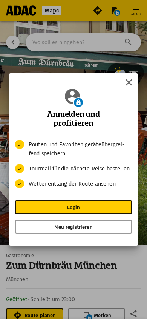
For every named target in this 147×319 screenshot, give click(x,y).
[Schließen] (129, 82)
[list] (73, 164)
